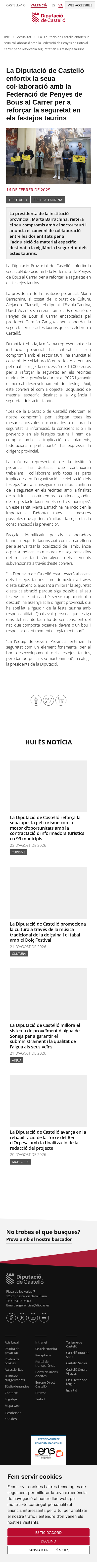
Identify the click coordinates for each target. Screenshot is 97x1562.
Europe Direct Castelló (45, 1384)
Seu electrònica (46, 1348)
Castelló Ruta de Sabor (77, 1354)
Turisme (18, 852)
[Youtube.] (33, 1318)
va (60, 5)
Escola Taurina (48, 199)
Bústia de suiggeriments (15, 1378)
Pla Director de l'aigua (76, 1382)
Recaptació (43, 1355)
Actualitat (24, 37)
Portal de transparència (45, 1363)
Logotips (11, 1399)
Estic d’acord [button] (48, 1532)
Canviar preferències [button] (48, 1550)
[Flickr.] (44, 1318)
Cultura (19, 953)
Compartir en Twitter (48, 700)
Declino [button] (48, 1541)
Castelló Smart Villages (76, 1371)
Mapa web (12, 1405)
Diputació (18, 199)
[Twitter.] (22, 1318)
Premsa (40, 1392)
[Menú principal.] (5, 16)
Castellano (16, 5)
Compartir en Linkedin (60, 700)
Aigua (16, 1060)
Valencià (39, 5)
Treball (40, 1399)
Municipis (20, 1161)
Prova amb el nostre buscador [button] (39, 1239)
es (53, 5)
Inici (7, 37)
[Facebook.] (11, 1318)
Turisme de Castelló (74, 1344)
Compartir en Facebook (36, 700)
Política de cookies (12, 1361)
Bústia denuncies (17, 1386)
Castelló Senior (76, 1363)
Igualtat (71, 1390)
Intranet (41, 1342)
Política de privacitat (12, 1350)
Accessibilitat (14, 1369)
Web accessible (80, 5)
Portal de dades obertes (46, 1374)
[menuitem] (18, 1342)
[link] (48, 17)
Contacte (11, 1392)
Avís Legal (12, 1342)
